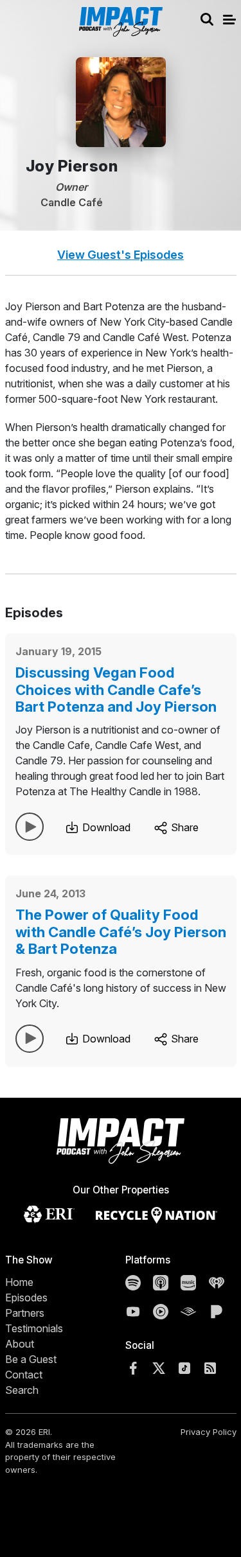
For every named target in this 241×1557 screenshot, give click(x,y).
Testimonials (34, 1328)
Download (105, 827)
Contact (23, 1374)
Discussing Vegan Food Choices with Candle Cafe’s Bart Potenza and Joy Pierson (116, 689)
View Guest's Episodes (120, 254)
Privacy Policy (209, 1432)
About (19, 1343)
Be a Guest (31, 1359)
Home (19, 1282)
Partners (24, 1312)
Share (183, 827)
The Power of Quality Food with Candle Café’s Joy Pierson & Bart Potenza (120, 931)
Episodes (26, 1297)
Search (22, 1390)
